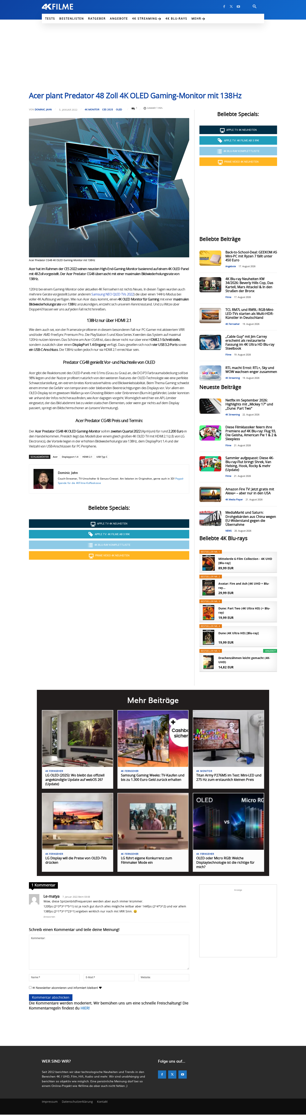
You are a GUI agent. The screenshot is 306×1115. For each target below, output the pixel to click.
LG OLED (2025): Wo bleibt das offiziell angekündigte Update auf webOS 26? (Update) (74, 780)
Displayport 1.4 (70, 456)
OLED (119, 109)
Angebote (230, 266)
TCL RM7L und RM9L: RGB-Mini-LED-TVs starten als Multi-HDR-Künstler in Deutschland (249, 313)
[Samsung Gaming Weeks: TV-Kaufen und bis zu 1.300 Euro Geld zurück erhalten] (153, 738)
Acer (55, 456)
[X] (231, 6)
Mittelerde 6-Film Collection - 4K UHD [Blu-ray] (245, 561)
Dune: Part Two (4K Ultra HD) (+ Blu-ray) (244, 610)
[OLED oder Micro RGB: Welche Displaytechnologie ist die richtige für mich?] (228, 821)
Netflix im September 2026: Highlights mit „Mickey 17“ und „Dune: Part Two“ (249, 404)
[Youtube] (238, 6)
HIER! (85, 1008)
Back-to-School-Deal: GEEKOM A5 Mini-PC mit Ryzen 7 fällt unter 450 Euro (251, 256)
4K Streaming (232, 378)
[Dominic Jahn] (43, 479)
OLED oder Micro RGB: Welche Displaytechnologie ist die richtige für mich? (225, 863)
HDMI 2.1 (87, 456)
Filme (228, 297)
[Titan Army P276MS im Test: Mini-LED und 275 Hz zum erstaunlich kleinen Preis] (228, 738)
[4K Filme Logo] (64, 7)
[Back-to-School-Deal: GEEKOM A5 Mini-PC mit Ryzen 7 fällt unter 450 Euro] (210, 258)
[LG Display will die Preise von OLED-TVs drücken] (77, 821)
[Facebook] (224, 6)
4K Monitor (92, 109)
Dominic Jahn (43, 109)
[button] (254, 6)
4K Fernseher (232, 324)
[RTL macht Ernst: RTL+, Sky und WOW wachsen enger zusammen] (210, 373)
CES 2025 (107, 109)
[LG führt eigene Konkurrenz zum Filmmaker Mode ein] (153, 821)
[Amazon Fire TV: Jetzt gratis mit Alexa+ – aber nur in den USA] (210, 494)
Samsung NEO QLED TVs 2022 (112, 294)
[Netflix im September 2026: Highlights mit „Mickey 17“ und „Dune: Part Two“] (210, 406)
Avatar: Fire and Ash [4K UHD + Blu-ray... (243, 586)
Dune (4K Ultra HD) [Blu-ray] (238, 633)
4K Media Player (234, 499)
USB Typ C (101, 456)
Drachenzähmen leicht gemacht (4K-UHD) (244, 660)
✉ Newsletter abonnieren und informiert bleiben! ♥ (67, 987)
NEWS (228, 531)
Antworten (49, 917)
